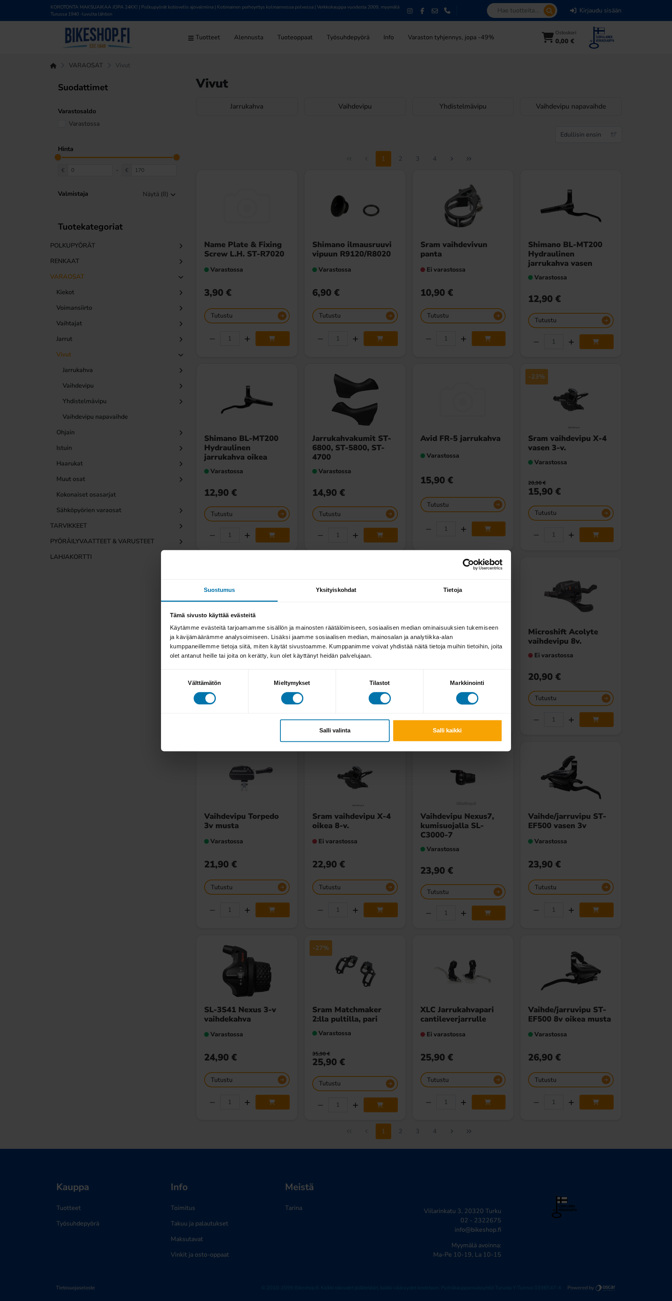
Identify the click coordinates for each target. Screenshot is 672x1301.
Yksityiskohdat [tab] (336, 589)
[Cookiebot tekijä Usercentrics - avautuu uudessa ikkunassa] (468, 564)
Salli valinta (334, 730)
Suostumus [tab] (219, 589)
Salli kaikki (447, 730)
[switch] (292, 698)
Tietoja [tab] (452, 589)
